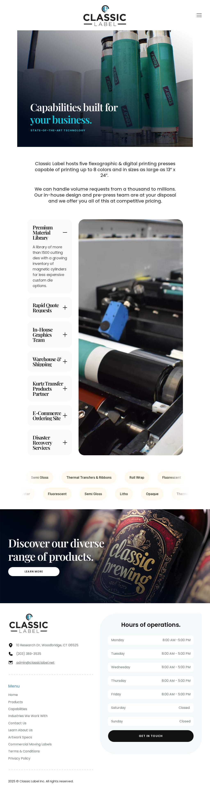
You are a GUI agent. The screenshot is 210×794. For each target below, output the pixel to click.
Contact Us (17, 723)
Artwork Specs (20, 737)
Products (15, 702)
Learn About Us (20, 730)
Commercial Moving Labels (30, 744)
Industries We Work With (28, 716)
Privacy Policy (19, 758)
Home (13, 694)
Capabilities (17, 709)
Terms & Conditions (24, 751)
